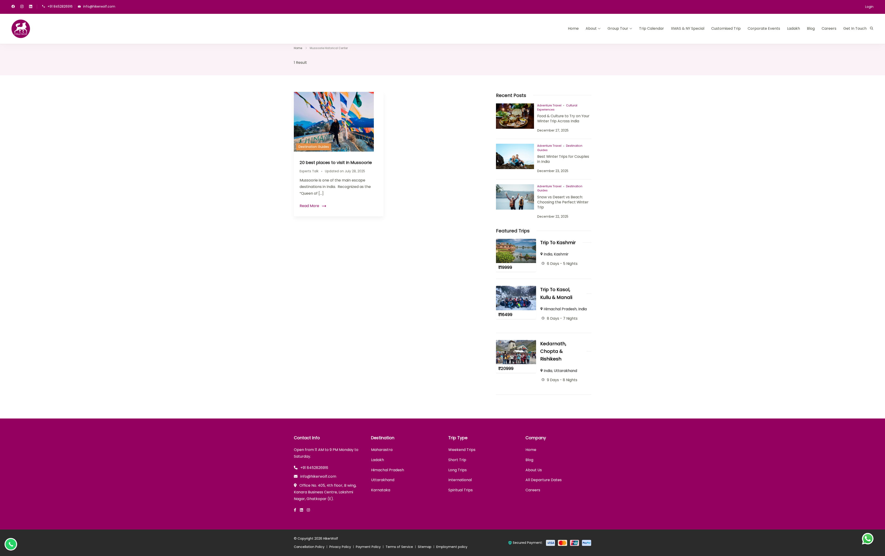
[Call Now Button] (11, 544)
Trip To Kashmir (558, 242)
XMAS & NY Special (687, 28)
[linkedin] (30, 7)
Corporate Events (764, 28)
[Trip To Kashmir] (516, 242)
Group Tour (618, 28)
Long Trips (457, 470)
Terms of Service (399, 546)
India (548, 254)
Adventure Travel (549, 105)
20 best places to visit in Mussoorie (336, 162)
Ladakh (793, 28)
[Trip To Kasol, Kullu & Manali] (516, 289)
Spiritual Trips (460, 490)
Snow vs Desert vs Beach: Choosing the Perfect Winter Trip (562, 202)
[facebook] (13, 7)
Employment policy (451, 546)
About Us (533, 470)
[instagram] (22, 7)
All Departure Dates (543, 480)
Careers (829, 28)
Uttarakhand (565, 370)
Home (573, 28)
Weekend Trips (461, 449)
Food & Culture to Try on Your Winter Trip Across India (563, 118)
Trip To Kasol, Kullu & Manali (556, 293)
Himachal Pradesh (560, 309)
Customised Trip (726, 28)
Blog (811, 28)
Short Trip (457, 459)
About (591, 28)
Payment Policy (368, 546)
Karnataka (380, 490)
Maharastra (381, 449)
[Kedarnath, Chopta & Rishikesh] (516, 343)
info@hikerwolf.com (99, 6)
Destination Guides (313, 146)
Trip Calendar (651, 28)
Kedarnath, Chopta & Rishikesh (553, 351)
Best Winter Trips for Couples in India (563, 159)
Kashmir (561, 254)
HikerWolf (330, 538)
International (460, 480)
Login (869, 6)
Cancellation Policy (309, 546)
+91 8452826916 (60, 6)
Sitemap (424, 546)
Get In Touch (855, 28)
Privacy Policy (340, 546)
